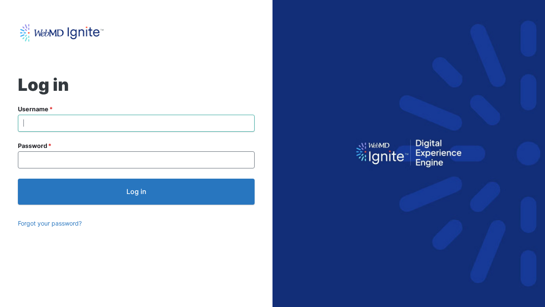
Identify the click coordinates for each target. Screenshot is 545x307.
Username (33, 109)
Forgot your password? (50, 223)
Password (32, 145)
